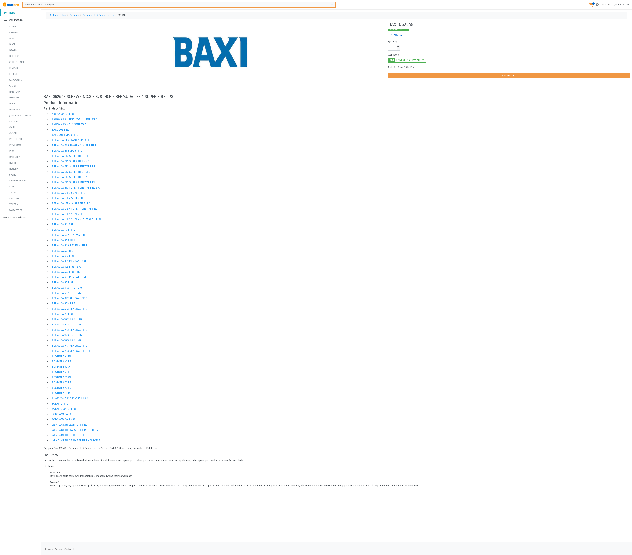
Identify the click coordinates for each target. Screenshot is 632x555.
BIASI (12, 44)
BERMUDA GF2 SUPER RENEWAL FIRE (73, 166)
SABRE (12, 174)
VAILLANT (14, 198)
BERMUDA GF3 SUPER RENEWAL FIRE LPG (76, 187)
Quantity (392, 41)
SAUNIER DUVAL (17, 180)
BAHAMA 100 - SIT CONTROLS (69, 124)
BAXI (11, 38)
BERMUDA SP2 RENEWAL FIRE (69, 298)
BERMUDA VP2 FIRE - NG (66, 324)
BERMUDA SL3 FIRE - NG (66, 271)
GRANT (12, 85)
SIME (11, 186)
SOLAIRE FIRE (60, 403)
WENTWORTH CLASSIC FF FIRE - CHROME (76, 430)
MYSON (13, 133)
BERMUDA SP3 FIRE (63, 303)
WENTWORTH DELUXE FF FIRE (69, 435)
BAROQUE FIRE (60, 129)
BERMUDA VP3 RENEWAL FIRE (69, 345)
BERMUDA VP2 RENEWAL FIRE (69, 329)
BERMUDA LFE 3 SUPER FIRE (68, 192)
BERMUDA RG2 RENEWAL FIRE (69, 235)
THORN (13, 192)
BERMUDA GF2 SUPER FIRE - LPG (71, 156)
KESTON (13, 121)
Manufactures (16, 20)
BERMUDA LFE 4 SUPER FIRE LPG (410, 60)
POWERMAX (15, 145)
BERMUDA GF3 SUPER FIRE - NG (70, 177)
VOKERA (13, 204)
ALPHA (12, 26)
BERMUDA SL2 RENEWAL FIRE (69, 261)
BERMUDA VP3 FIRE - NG (66, 340)
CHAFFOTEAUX (16, 62)
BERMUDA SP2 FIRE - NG (66, 293)
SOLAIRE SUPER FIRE (64, 408)
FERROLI (13, 74)
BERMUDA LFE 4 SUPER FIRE (68, 198)
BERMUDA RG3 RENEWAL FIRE (69, 245)
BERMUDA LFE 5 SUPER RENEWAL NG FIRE (76, 219)
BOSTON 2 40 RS (61, 361)
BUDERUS (14, 56)
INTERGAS (14, 109)
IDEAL (12, 103)
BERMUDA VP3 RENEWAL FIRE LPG (72, 350)
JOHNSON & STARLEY (20, 115)
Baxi (64, 15)
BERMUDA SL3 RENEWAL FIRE (69, 277)
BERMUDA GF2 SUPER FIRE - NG (70, 161)
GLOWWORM (15, 80)
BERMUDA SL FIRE (62, 250)
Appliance (393, 55)
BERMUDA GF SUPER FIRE (67, 150)
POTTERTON (15, 139)
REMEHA (13, 168)
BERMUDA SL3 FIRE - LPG (66, 266)
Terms (58, 549)
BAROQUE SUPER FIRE (65, 134)
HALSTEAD (14, 91)
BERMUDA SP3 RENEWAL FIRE (69, 308)
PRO (11, 151)
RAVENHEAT (15, 157)
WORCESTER (15, 210)
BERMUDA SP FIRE (62, 282)
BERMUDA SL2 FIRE (63, 256)
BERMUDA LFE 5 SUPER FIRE (68, 214)
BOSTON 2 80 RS (61, 393)
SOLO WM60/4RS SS (63, 419)
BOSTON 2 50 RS (61, 372)
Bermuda (74, 15)
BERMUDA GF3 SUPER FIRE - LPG (71, 171)
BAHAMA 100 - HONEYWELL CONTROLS (75, 119)
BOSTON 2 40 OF (61, 356)
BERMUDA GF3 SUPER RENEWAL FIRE (73, 182)
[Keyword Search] (332, 5)
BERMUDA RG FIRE (63, 224)
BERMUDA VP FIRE (62, 314)
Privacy (49, 549)
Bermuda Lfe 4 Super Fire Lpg (98, 15)
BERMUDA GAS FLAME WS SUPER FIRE (74, 145)
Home (12, 12)
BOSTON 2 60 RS (61, 382)
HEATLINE (14, 97)
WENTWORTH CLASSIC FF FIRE (69, 424)
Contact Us (605, 4)
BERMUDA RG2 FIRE (63, 229)
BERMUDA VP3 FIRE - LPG (67, 335)
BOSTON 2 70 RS (61, 387)
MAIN (12, 127)
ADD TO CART (509, 75)
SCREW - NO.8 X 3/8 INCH (401, 67)
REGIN (12, 163)
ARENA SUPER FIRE (63, 113)
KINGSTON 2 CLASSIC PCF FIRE (70, 398)
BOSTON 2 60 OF (61, 377)
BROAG (13, 50)
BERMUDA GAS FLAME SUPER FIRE (72, 140)
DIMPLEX (14, 68)
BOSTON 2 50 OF (61, 366)
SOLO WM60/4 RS (62, 414)
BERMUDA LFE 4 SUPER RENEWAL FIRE (74, 208)
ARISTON (14, 32)
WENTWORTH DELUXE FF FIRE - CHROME (76, 440)
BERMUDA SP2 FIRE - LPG (67, 287)
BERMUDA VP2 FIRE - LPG (67, 319)
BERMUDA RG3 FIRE (63, 240)
